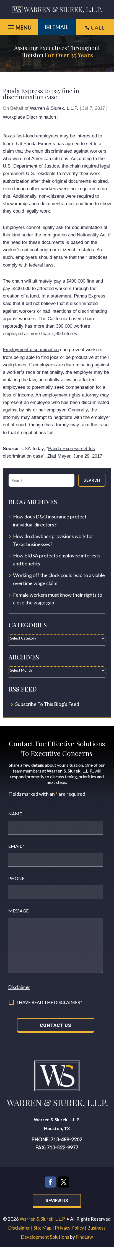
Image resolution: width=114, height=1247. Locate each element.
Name (15, 813)
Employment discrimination (31, 349)
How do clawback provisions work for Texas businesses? (53, 540)
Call (98, 27)
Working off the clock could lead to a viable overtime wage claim (59, 579)
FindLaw (84, 1237)
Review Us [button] (57, 1200)
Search (92, 480)
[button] (108, 1206)
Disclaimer (19, 987)
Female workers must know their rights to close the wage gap (57, 599)
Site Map (42, 1228)
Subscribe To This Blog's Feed (47, 704)
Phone (16, 878)
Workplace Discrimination (29, 117)
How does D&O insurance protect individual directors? (50, 520)
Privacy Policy (69, 1228)
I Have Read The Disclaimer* (49, 1002)
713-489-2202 (66, 1139)
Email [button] (60, 27)
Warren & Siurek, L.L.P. (54, 108)
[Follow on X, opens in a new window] (63, 1182)
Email (16, 846)
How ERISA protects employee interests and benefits (56, 559)
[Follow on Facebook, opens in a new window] (50, 1182)
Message (18, 910)
